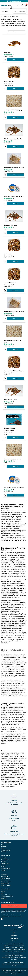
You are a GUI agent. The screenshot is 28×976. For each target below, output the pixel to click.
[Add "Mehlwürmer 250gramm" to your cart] (5, 232)
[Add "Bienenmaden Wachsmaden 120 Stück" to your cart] (5, 495)
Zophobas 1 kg (7, 254)
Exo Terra (3, 861)
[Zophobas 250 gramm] (14, 274)
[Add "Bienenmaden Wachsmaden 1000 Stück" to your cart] (5, 349)
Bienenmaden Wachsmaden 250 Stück (14, 167)
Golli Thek (3, 865)
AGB (14, 932)
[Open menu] (2, 11)
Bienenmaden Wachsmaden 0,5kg (13, 110)
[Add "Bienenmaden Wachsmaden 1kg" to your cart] (5, 466)
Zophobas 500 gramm (9, 81)
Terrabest (3, 870)
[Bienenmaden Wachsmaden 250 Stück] (14, 158)
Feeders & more (5, 863)
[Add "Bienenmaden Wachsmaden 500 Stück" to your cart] (5, 319)
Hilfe (2, 893)
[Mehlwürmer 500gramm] (14, 390)
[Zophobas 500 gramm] (14, 72)
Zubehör (3, 851)
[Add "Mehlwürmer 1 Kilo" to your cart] (5, 60)
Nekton (3, 866)
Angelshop (4, 846)
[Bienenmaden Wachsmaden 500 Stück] (14, 302)
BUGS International (6, 859)
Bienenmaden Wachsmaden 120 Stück (14, 487)
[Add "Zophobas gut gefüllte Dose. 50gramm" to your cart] (5, 378)
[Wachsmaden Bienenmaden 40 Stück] (14, 187)
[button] (18, 5)
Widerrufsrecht (5, 883)
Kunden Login (4, 876)
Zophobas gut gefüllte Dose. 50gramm (14, 370)
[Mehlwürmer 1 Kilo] (14, 43)
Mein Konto (4, 898)
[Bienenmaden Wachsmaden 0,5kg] (14, 101)
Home (2, 16)
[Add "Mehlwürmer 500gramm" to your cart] (5, 407)
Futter (5, 16)
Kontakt (3, 891)
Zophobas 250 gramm (9, 282)
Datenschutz (14, 935)
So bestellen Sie (5, 880)
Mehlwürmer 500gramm (10, 399)
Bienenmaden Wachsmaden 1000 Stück (12, 341)
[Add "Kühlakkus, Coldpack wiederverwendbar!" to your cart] (5, 437)
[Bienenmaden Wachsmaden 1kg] (14, 450)
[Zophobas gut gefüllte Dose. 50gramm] (14, 362)
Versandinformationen (6, 895)
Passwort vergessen (6, 881)
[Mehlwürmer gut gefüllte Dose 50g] (14, 130)
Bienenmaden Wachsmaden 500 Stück (14, 311)
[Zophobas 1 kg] (14, 245)
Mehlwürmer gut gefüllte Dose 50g (13, 138)
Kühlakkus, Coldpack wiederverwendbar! (9, 429)
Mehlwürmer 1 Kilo (9, 52)
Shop (2, 844)
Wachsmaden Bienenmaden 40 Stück (13, 196)
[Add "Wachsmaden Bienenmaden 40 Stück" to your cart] (5, 203)
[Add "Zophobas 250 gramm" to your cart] (5, 290)
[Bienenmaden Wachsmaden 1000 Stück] (14, 331)
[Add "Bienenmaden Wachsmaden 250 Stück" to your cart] (5, 175)
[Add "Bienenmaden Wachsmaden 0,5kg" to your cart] (5, 117)
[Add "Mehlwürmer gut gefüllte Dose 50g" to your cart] (5, 146)
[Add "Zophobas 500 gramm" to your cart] (5, 88)
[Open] (26, 5)
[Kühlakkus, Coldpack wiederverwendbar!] (14, 419)
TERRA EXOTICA (5, 868)
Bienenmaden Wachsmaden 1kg (12, 459)
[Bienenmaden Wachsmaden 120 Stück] (14, 478)
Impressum (14, 929)
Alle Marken (4, 858)
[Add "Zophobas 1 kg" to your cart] (5, 261)
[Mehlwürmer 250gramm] (14, 216)
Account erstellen (5, 878)
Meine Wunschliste (6, 885)
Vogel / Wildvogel (5, 850)
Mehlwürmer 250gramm (10, 225)
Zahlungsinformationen (7, 896)
